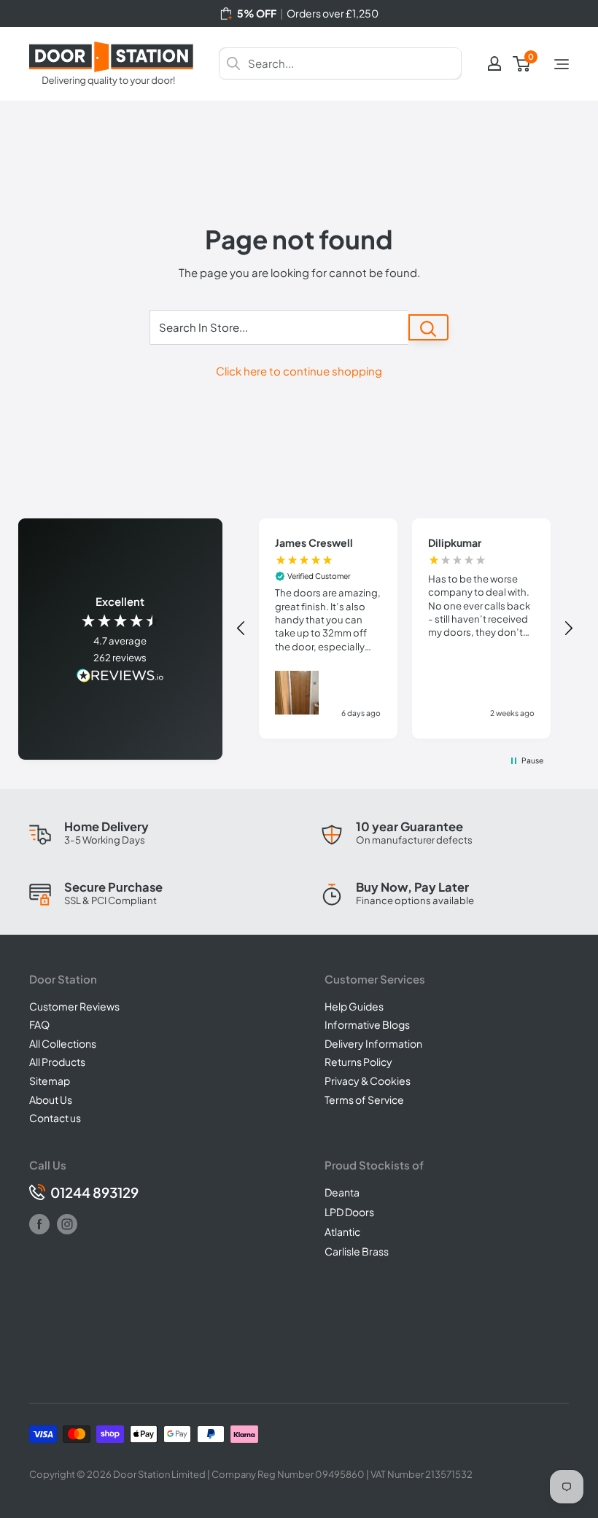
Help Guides (354, 1006)
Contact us (55, 1117)
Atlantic (342, 1231)
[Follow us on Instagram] (67, 1224)
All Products (57, 1061)
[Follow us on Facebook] (39, 1224)
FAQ (39, 1024)
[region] (405, 628)
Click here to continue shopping (299, 371)
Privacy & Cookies (368, 1080)
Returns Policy (358, 1061)
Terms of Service (364, 1099)
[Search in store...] (428, 327)
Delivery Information (373, 1043)
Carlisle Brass (357, 1251)
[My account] (494, 63)
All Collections (62, 1043)
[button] (242, 628)
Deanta (342, 1192)
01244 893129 (94, 1192)
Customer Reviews (74, 1006)
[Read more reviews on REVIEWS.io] (120, 677)
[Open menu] (561, 64)
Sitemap (49, 1080)
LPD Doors (349, 1211)
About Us (50, 1099)
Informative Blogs (367, 1024)
